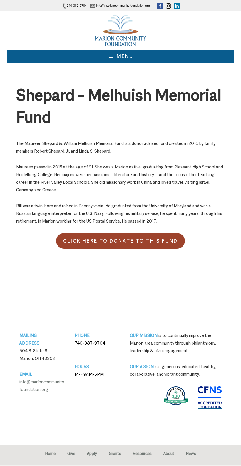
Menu (125, 56)
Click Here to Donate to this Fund (120, 241)
